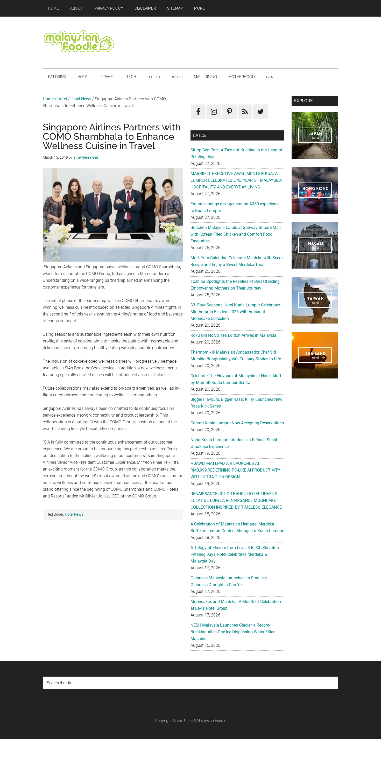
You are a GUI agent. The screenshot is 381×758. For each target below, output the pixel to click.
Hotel (62, 98)
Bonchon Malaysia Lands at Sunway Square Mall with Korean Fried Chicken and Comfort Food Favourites (235, 234)
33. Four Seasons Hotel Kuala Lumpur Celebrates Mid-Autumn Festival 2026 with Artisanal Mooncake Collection (235, 312)
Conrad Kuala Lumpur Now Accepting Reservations (237, 422)
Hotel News (80, 98)
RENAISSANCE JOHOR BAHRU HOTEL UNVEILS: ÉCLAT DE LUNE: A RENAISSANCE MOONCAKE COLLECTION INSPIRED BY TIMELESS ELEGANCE (236, 500)
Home (48, 98)
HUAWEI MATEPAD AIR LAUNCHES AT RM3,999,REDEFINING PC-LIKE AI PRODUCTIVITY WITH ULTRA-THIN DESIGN (235, 470)
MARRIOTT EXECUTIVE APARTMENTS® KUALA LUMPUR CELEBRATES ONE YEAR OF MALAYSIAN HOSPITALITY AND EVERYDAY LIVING (236, 180)
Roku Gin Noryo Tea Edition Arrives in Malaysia (233, 335)
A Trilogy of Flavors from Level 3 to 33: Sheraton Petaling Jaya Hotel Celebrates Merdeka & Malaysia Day (234, 554)
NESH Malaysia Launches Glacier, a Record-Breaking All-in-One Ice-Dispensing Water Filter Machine (232, 632)
